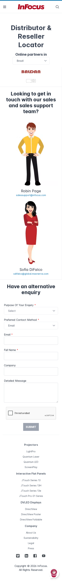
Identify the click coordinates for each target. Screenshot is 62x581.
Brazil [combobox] (20, 60)
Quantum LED (31, 461)
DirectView (31, 509)
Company (10, 365)
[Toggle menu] (5, 7)
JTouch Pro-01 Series (31, 496)
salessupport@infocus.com (31, 195)
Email (8, 334)
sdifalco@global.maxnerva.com (30, 273)
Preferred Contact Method (21, 319)
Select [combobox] (12, 310)
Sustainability (31, 537)
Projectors (31, 444)
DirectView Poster (31, 514)
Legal (31, 543)
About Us (31, 532)
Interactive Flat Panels (31, 473)
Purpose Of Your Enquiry (20, 305)
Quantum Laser (31, 456)
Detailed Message (15, 380)
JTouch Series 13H (31, 485)
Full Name (11, 350)
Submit (31, 427)
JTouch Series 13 (31, 480)
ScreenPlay (31, 467)
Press (31, 548)
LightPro (31, 451)
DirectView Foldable (31, 519)
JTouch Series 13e (31, 490)
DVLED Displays (31, 502)
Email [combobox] (11, 325)
